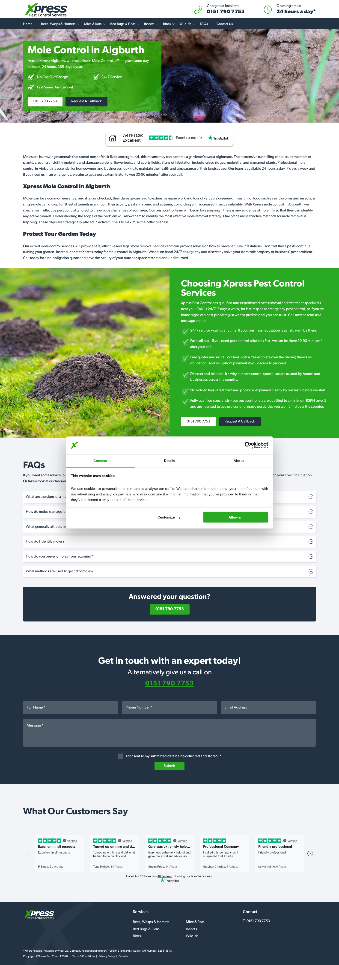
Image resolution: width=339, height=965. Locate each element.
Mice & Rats (92, 24)
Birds (167, 24)
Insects (149, 24)
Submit (169, 766)
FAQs (204, 24)
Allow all (235, 517)
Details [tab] (169, 460)
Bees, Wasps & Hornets (58, 24)
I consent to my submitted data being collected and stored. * (173, 756)
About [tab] (239, 460)
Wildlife (185, 24)
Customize (166, 517)
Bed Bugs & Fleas (122, 24)
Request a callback (86, 101)
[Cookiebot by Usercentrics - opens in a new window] (248, 445)
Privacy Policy (107, 956)
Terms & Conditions (83, 956)
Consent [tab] (100, 460)
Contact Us (225, 24)
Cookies (123, 956)
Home (27, 24)
